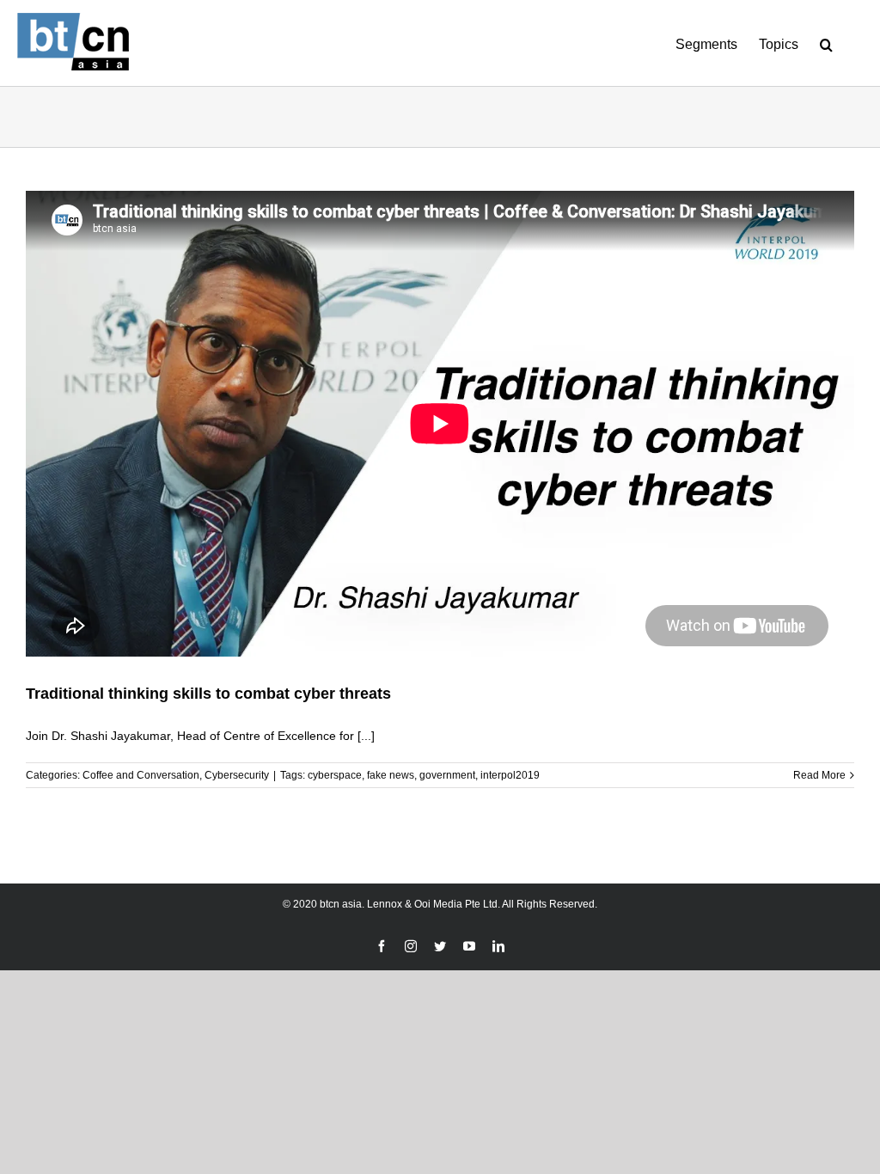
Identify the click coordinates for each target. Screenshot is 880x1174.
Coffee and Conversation (140, 775)
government (447, 775)
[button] (826, 43)
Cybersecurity (237, 775)
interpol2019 (510, 775)
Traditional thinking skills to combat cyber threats (208, 693)
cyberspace (335, 775)
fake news (390, 775)
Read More (819, 775)
